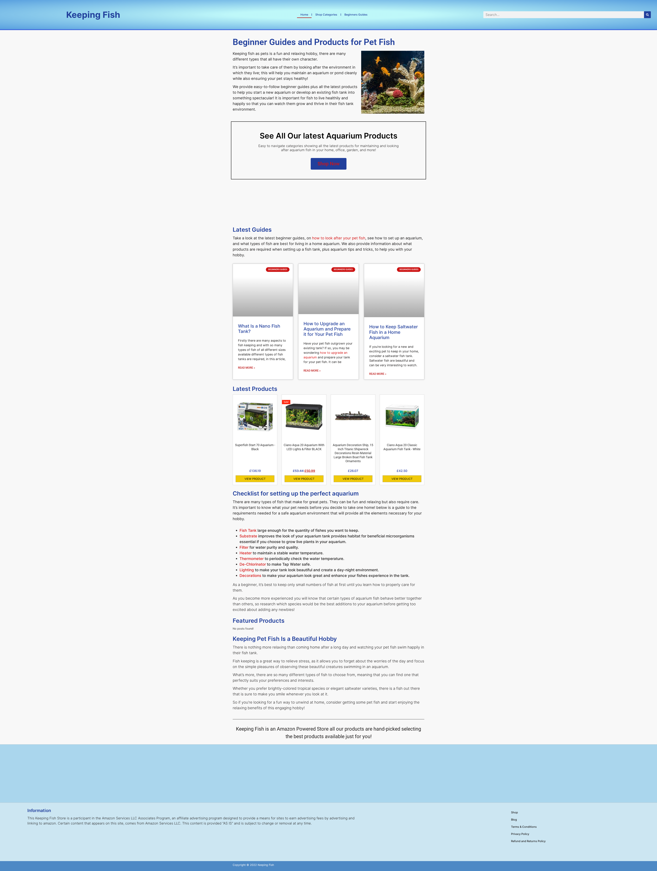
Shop (514, 812)
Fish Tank (248, 530)
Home (304, 14)
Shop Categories (326, 14)
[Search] (647, 14)
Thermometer (252, 558)
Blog (514, 819)
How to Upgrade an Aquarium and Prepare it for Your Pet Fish (327, 329)
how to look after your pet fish (338, 238)
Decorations (250, 575)
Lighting (247, 570)
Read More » (246, 367)
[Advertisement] (328, 773)
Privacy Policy (520, 834)
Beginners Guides (356, 14)
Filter (244, 547)
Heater (246, 553)
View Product (255, 478)
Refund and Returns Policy (528, 841)
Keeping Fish (93, 15)
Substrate (248, 536)
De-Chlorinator (253, 564)
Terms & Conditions (524, 826)
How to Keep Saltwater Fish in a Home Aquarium (393, 332)
